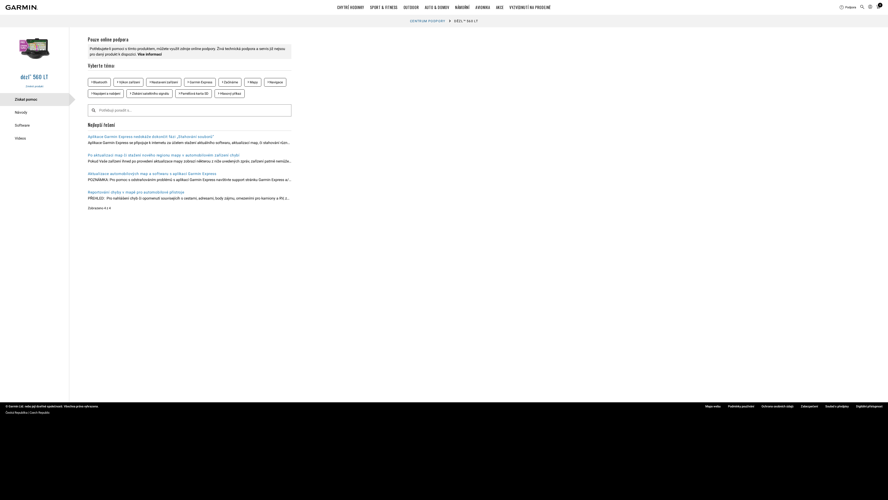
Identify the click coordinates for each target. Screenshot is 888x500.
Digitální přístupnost (869, 406)
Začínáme (230, 82)
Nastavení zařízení (164, 82)
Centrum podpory (427, 21)
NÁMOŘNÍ (462, 7)
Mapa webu (713, 406)
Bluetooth (99, 82)
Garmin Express (200, 82)
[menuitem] (848, 7)
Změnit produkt (34, 86)
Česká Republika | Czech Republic (28, 412)
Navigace (276, 82)
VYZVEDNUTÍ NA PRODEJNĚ (530, 7)
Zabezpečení (809, 406)
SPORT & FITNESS (384, 7)
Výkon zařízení (129, 82)
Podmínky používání (741, 406)
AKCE (500, 7)
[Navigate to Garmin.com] (22, 7)
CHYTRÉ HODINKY (350, 7)
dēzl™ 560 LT (34, 76)
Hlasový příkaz (230, 93)
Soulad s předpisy (837, 406)
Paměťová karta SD (194, 93)
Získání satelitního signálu (150, 93)
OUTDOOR (411, 7)
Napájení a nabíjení (106, 93)
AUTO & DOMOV (437, 7)
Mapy (253, 82)
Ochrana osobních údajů (777, 406)
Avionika (482, 7)
